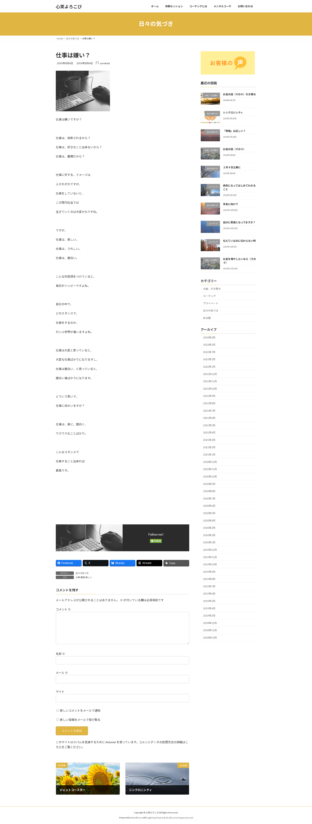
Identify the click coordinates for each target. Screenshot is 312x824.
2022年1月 (209, 366)
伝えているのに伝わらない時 (239, 240)
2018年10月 (210, 637)
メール (62, 672)
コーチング (209, 295)
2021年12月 (210, 373)
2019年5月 (209, 600)
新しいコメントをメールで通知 (80, 710)
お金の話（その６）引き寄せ (239, 94)
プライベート (210, 303)
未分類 (207, 317)
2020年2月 (209, 534)
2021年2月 (209, 447)
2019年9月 (209, 571)
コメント (63, 609)
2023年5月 (209, 344)
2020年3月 (209, 527)
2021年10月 (210, 388)
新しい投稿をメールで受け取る (80, 719)
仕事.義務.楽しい (84, 577)
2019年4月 (209, 608)
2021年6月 (209, 417)
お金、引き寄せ (212, 288)
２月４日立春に (232, 167)
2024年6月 (209, 337)
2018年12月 (210, 622)
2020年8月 (209, 491)
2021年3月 (209, 439)
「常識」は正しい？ (234, 130)
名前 (60, 654)
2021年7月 (209, 410)
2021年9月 (209, 395)
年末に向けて (230, 204)
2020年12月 (210, 461)
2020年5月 (209, 513)
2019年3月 (209, 615)
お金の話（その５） (234, 148)
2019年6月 (209, 593)
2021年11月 (210, 381)
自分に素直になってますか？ (239, 222)
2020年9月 (209, 483)
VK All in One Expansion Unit (179, 817)
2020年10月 (210, 476)
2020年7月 (209, 498)
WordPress (136, 817)
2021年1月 (209, 454)
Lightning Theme (155, 817)
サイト (60, 691)
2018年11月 (210, 630)
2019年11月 (210, 556)
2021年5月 (209, 425)
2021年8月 (209, 403)
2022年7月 (209, 351)
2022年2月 (209, 359)
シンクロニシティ (233, 112)
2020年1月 (209, 542)
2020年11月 (210, 469)
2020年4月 (209, 520)
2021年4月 (209, 432)
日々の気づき (82, 573)
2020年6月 (209, 505)
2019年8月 (209, 578)
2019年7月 (209, 586)
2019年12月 (210, 549)
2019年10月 (210, 564)
